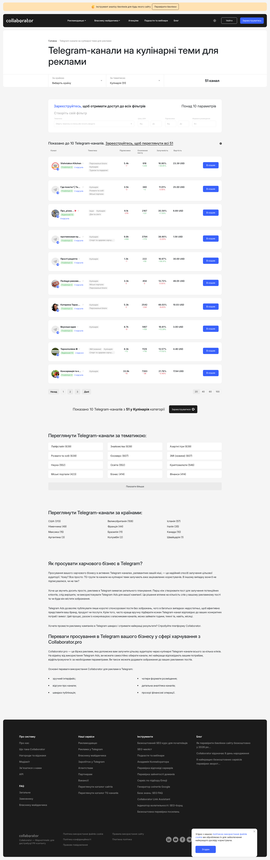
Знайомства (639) (121, 446)
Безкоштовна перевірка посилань (158, 811)
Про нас (24, 743)
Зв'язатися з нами (30, 768)
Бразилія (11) (115, 531)
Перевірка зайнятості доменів (156, 774)
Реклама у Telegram (90, 749)
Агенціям (133, 20)
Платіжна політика (122, 839)
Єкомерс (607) (119, 455)
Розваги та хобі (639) (64, 455)
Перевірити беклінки (165, 6)
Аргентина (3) (56, 537)
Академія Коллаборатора (153, 761)
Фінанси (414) (178, 474)
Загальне (24, 792)
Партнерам (85, 774)
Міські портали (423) (63, 474)
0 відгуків (78, 167)
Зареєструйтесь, (68, 106)
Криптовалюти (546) (182, 465)
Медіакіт (24, 761)
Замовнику (26, 798)
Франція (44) (115, 526)
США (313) (54, 521)
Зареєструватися (181, 409)
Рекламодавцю (87, 743)
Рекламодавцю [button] (76, 20)
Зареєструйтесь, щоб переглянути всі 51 (139, 143)
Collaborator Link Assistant (153, 799)
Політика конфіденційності (77, 839)
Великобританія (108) (120, 521)
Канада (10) (174, 531)
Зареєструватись (251, 20)
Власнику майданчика (33, 804)
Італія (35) (173, 526)
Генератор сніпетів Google (153, 786)
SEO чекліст (144, 749)
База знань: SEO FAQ (150, 792)
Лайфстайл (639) (61, 446)
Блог (176, 20)
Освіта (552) (117, 465)
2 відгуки (79, 353)
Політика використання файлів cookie (83, 834)
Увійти (229, 20)
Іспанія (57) (174, 521)
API (21, 774)
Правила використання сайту (128, 834)
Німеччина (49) (57, 526)
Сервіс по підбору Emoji (152, 780)
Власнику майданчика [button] (106, 20)
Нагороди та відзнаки (32, 755)
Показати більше (135, 486)
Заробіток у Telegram (91, 761)
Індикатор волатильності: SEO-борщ (160, 805)
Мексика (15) (56, 531)
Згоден (205, 849)
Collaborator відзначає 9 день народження (222, 753)
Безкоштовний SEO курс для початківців (162, 743)
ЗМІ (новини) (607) (181, 455)
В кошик (210, 165)
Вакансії (83, 780)
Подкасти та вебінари (156, 20)
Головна (52, 40)
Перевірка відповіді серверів (155, 768)
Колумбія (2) (115, 537)
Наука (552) (58, 465)
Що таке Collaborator (32, 749)
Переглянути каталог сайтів (95, 786)
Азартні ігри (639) (180, 446)
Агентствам (85, 768)
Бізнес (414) (117, 474)
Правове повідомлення (75, 844)
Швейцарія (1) (175, 537)
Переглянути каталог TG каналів (98, 792)
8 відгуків (64, 218)
